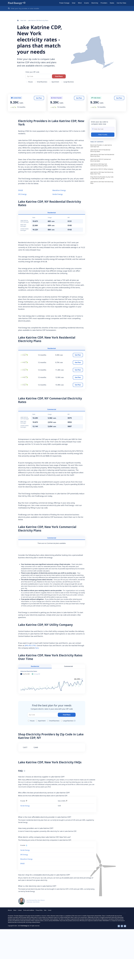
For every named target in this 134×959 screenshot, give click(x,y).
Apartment (55, 82)
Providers (104, 3)
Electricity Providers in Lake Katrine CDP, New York (101, 146)
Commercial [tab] (51, 409)
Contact (20, 910)
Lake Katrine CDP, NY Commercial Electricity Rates (100, 160)
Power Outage (64, 3)
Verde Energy (57, 194)
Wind (80, 3)
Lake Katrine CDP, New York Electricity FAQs (101, 182)
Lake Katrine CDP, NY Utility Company (101, 169)
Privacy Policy (39, 910)
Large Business (68, 82)
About (14, 910)
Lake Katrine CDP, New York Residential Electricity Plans (102, 155)
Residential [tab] (52, 213)
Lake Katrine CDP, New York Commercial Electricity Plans (99, 165)
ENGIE (20, 190)
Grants (86, 3)
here (37, 648)
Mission (10, 910)
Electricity (94, 3)
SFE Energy (22, 194)
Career (49, 910)
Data (45, 910)
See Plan (39, 98)
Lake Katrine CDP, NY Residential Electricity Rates (100, 150)
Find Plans (59, 76)
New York (23, 20)
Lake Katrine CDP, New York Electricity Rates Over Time (101, 173)
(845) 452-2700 (30, 645)
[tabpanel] (51, 224)
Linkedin (125, 926)
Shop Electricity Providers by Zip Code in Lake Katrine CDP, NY (101, 177)
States (112, 3)
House (30, 82)
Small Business (42, 82)
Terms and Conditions (28, 910)
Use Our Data (121, 3)
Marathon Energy (59, 190)
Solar (73, 3)
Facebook (122, 926)
